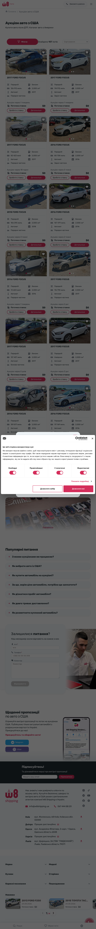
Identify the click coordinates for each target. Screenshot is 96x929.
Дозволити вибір (47, 489)
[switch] (36, 473)
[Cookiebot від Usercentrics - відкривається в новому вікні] (77, 438)
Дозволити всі (78, 489)
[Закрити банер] (92, 438)
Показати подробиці (80, 481)
